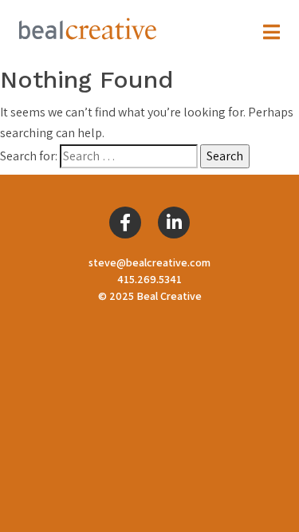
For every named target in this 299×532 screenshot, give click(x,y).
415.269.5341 (149, 279)
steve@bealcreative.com (149, 262)
